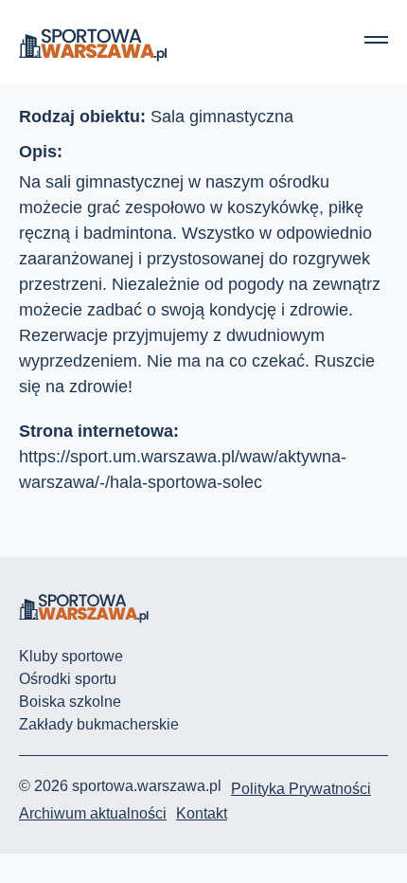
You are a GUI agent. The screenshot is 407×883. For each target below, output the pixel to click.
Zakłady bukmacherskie (99, 724)
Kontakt (201, 813)
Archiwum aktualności (93, 813)
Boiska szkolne (70, 702)
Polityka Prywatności (301, 789)
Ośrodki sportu (67, 679)
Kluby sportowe (71, 656)
